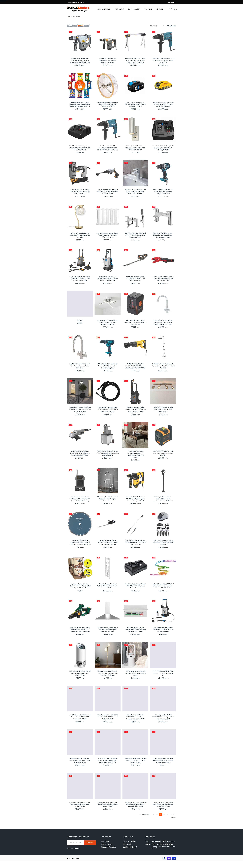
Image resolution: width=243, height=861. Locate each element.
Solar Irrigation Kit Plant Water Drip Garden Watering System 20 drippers (163, 542)
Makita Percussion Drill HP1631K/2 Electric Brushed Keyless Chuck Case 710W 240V (107, 148)
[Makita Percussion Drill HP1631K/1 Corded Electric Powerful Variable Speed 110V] (163, 42)
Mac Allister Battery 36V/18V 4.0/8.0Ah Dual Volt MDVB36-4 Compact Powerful (135, 104)
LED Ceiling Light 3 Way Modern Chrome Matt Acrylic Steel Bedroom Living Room (107, 322)
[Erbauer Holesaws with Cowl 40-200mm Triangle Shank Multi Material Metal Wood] (108, 86)
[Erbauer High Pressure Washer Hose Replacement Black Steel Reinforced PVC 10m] (108, 391)
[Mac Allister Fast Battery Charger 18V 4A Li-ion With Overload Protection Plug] (135, 568)
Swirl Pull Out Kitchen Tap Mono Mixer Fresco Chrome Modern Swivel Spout (80, 366)
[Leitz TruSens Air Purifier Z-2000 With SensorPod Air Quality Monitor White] (80, 655)
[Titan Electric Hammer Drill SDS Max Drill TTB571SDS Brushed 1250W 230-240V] (108, 698)
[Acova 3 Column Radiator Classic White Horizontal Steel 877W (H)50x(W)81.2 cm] (108, 217)
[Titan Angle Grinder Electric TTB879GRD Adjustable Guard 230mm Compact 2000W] (80, 435)
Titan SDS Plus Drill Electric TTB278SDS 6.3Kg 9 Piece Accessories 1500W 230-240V (80, 60)
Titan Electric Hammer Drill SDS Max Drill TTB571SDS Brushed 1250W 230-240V (107, 717)
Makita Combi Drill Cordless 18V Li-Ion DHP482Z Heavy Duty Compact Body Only (107, 366)
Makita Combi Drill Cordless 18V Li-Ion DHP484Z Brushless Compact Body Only (163, 191)
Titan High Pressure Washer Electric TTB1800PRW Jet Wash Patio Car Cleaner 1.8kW (135, 409)
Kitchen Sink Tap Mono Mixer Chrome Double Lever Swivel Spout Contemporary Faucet (163, 322)
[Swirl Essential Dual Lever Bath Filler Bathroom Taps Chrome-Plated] (163, 829)
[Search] (170, 9)
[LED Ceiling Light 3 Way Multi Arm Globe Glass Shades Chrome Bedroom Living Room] (163, 742)
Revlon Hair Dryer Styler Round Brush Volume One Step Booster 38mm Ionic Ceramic (163, 804)
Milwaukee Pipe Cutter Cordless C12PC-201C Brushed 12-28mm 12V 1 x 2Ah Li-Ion (163, 279)
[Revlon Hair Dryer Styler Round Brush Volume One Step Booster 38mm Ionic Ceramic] (163, 786)
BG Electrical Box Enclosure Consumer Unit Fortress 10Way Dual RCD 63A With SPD (135, 630)
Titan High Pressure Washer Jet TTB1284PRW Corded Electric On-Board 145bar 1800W (80, 279)
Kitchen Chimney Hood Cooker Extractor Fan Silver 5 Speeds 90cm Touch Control (108, 630)
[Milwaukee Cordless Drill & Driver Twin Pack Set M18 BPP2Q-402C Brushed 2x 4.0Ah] (80, 742)
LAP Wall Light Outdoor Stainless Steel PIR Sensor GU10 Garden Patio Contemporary (135, 148)
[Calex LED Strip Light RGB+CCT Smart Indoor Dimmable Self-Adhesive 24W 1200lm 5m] (163, 568)
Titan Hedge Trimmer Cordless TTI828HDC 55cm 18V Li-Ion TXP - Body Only (135, 279)
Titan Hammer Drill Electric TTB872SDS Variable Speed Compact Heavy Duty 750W (135, 717)
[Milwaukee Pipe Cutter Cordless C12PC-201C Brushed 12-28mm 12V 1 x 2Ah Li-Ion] (163, 260)
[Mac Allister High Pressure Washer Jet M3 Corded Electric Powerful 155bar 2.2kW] (108, 260)
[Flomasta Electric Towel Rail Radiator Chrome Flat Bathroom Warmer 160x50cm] (108, 568)
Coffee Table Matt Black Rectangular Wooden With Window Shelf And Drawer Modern (135, 454)
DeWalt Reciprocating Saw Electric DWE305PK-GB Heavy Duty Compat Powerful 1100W (135, 366)
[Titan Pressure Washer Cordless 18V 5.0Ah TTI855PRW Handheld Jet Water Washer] (108, 173)
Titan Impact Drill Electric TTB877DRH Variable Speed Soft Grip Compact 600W (163, 717)
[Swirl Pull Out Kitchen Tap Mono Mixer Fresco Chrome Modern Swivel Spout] (80, 347)
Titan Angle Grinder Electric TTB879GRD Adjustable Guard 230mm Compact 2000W (80, 453)
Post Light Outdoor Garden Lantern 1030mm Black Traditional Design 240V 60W (163, 499)
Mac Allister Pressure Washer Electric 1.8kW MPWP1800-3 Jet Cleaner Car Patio (163, 630)
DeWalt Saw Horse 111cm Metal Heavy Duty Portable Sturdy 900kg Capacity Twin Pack (135, 60)
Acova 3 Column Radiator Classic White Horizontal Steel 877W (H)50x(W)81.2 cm (107, 235)
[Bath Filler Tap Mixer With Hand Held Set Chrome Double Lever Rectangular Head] (135, 217)
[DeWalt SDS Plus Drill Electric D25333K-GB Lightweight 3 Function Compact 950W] (135, 480)
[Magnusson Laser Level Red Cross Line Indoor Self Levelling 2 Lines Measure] (135, 304)
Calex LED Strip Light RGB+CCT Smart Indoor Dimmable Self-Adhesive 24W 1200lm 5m (163, 586)
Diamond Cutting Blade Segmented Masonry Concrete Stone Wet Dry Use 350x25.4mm (80, 542)
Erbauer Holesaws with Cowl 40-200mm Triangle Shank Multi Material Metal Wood (107, 104)
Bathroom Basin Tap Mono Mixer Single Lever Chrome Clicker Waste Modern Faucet (135, 191)
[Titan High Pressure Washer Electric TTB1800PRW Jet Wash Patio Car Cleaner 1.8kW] (135, 391)
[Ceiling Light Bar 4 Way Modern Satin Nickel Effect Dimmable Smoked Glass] (163, 391)
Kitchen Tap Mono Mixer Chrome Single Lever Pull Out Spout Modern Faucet (107, 499)
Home (68, 16)
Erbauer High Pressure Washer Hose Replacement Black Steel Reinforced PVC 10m (108, 409)
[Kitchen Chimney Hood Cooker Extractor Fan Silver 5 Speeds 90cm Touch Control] (108, 611)
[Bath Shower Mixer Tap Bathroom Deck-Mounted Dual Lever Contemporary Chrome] (108, 829)
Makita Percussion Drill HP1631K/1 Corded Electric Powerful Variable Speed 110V (163, 60)
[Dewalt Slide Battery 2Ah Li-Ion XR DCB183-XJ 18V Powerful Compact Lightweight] (163, 86)
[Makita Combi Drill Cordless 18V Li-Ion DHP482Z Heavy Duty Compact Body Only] (108, 347)
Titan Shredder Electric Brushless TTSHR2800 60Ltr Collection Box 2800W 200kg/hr (108, 453)
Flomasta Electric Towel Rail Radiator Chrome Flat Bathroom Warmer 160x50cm (107, 586)
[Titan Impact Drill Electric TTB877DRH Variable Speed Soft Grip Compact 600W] (163, 698)
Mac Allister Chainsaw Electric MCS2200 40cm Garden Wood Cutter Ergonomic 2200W (107, 760)
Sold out (80, 320)
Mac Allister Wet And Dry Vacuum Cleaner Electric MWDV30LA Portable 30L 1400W (80, 717)
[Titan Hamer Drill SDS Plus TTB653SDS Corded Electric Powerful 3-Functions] (108, 42)
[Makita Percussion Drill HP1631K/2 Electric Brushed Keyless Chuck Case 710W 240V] (108, 129)
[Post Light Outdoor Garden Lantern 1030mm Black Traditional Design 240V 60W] (163, 480)
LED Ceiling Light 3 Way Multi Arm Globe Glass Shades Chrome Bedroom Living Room (163, 760)
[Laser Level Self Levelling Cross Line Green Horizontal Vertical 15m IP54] (163, 435)
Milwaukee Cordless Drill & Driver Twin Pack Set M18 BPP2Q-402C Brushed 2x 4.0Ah (80, 760)
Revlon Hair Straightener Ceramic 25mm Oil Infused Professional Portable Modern (135, 760)
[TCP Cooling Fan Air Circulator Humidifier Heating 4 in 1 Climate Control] (135, 655)
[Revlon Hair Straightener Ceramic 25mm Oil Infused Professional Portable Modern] (135, 742)
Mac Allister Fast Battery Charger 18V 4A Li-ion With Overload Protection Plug (135, 586)
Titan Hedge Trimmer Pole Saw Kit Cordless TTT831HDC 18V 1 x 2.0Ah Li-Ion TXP (135, 542)
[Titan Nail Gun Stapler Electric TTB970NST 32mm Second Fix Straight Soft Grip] (80, 173)
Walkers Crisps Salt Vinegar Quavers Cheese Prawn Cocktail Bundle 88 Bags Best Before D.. (80, 104)
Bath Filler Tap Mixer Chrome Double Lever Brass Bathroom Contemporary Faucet (163, 235)
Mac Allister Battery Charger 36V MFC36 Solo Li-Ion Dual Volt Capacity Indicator (163, 148)
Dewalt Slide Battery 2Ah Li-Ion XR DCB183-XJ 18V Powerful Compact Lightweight (163, 104)
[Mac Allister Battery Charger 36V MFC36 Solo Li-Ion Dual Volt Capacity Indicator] (163, 129)
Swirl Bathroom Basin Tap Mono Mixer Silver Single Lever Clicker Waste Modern (79, 804)
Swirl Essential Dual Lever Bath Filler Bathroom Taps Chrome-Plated (163, 848)
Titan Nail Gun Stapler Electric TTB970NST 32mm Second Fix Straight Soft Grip (80, 191)
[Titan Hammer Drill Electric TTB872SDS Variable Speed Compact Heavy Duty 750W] (135, 698)
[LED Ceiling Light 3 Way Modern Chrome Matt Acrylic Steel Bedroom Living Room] (108, 304)
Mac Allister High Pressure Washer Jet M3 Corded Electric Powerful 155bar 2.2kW (108, 279)
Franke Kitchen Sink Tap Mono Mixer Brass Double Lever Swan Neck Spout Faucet (107, 804)
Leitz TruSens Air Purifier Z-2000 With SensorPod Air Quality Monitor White (80, 673)
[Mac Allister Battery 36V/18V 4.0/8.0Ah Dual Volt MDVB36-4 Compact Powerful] (135, 86)
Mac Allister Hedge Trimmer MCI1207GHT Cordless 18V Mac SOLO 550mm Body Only (107, 542)
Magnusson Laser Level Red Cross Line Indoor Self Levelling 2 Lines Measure (135, 322)
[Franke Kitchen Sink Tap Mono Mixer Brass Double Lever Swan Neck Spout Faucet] (108, 786)
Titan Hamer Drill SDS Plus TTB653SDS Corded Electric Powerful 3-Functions (107, 60)
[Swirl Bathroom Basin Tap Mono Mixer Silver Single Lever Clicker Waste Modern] (80, 786)
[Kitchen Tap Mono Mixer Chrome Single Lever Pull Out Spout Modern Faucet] (108, 480)
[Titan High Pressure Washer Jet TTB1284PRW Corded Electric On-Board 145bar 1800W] (80, 260)
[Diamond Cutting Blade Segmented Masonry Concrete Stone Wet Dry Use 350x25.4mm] (80, 524)
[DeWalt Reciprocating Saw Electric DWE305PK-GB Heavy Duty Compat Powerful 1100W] (135, 347)
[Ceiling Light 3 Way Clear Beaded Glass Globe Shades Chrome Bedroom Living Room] (135, 786)
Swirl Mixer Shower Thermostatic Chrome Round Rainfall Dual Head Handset (163, 366)
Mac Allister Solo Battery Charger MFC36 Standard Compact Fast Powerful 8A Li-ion (80, 148)
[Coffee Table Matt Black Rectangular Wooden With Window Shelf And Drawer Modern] (135, 435)
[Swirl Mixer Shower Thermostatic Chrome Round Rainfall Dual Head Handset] (163, 347)
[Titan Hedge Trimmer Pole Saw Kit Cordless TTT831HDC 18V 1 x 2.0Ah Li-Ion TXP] (135, 524)
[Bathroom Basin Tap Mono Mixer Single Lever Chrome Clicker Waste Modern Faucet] (135, 173)
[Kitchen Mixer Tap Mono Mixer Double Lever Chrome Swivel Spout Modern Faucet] (135, 829)
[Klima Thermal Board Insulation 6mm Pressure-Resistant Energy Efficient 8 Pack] (80, 829)
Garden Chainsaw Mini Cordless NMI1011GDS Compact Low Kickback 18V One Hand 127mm (80, 630)
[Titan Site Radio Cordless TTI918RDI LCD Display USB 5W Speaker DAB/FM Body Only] (80, 480)
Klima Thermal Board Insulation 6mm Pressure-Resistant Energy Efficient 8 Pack (80, 848)
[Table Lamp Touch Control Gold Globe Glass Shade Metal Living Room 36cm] (80, 217)
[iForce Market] (78, 9)
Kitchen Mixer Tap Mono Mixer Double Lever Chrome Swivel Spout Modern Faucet (135, 848)
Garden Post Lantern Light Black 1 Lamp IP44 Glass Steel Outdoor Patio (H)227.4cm (80, 409)
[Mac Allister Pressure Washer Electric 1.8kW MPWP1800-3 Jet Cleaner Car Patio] (163, 611)
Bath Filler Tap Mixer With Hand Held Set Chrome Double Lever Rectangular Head (135, 235)
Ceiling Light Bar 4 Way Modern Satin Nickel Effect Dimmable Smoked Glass (163, 409)
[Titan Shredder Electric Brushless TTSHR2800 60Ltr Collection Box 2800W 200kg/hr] (108, 435)
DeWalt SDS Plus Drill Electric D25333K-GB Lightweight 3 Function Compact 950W (135, 499)
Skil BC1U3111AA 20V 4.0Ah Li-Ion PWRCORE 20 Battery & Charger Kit (163, 673)
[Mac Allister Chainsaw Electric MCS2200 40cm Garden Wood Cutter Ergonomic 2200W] (108, 742)
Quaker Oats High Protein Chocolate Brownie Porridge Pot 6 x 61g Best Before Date (80, 586)
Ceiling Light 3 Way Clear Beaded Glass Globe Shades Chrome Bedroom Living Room (135, 804)
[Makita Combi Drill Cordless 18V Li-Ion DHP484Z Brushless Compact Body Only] (163, 173)
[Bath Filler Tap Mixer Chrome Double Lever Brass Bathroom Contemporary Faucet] (163, 217)
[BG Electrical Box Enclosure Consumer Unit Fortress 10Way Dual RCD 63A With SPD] (135, 611)
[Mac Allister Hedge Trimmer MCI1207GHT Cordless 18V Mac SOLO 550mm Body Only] (108, 524)
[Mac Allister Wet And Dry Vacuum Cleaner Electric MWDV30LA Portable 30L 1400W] (80, 698)
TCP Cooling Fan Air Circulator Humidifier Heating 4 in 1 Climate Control (135, 673)
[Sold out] (80, 304)
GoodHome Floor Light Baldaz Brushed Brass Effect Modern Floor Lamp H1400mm (108, 673)
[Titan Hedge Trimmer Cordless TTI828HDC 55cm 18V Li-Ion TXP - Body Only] (135, 260)
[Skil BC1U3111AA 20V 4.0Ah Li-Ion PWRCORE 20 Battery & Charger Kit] (163, 655)
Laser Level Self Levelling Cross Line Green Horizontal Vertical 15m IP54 (163, 453)
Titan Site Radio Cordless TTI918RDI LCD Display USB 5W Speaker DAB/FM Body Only (79, 499)
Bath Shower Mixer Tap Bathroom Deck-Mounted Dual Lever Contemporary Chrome (108, 848)
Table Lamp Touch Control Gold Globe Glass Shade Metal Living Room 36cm (80, 235)
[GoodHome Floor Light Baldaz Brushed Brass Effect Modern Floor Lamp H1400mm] (108, 655)
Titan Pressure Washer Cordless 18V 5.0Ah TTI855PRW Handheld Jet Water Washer (107, 191)
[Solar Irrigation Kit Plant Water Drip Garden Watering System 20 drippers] (163, 524)
